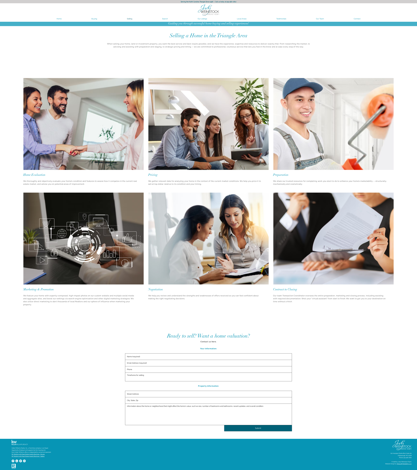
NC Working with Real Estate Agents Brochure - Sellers (28, 456)
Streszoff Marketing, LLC (404, 464)
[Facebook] (13, 461)
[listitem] (83, 133)
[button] (241, 18)
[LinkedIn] (16, 461)
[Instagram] (24, 461)
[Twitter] (20, 461)
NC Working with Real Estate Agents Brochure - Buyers (28, 454)
